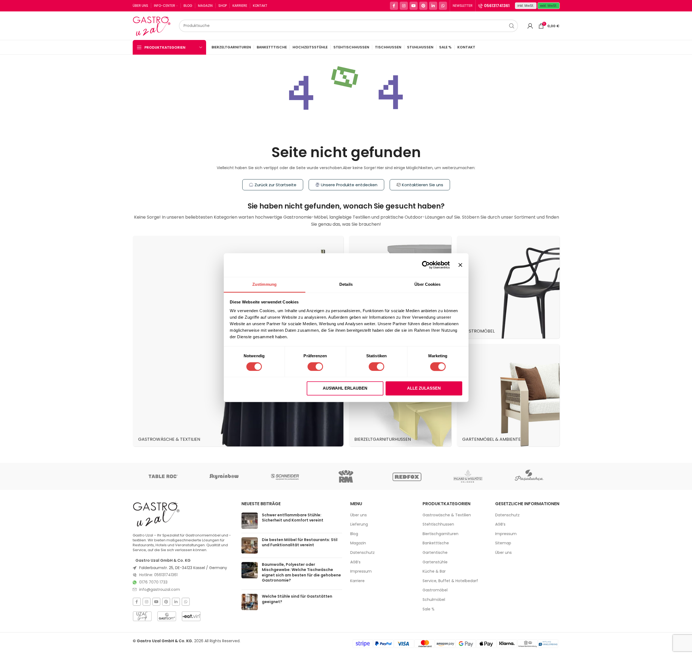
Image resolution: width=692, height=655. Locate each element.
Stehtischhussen (438, 524)
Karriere (357, 580)
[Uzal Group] (142, 616)
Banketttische (436, 543)
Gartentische (435, 552)
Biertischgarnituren (440, 533)
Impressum (361, 571)
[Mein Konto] (530, 25)
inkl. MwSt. (525, 5)
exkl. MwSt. (548, 5)
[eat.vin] (191, 616)
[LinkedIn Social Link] (433, 6)
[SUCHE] (511, 26)
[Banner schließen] (460, 265)
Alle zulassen (424, 388)
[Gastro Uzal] (156, 514)
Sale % (429, 609)
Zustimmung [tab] (264, 284)
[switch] (315, 366)
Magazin (358, 543)
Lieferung (359, 524)
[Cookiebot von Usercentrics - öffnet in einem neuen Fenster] (426, 265)
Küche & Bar (434, 571)
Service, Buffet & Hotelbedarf (450, 580)
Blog (354, 533)
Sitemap (503, 543)
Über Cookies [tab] (427, 284)
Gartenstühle (435, 562)
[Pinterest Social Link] (423, 6)
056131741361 (497, 5)
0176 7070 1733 (153, 582)
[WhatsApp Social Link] (443, 6)
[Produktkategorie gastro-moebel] (508, 287)
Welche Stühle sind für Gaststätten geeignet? (297, 599)
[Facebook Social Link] (394, 6)
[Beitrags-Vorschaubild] (249, 521)
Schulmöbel (434, 599)
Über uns (358, 515)
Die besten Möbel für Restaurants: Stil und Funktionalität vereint (299, 542)
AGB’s (355, 562)
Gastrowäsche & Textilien (447, 515)
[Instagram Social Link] (404, 6)
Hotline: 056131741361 (158, 575)
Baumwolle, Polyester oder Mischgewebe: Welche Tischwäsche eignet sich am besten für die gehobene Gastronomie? (301, 572)
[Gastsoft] (166, 616)
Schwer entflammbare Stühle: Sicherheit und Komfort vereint (292, 517)
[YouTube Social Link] (413, 6)
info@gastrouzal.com (159, 589)
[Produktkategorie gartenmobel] (508, 395)
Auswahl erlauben (345, 388)
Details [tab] (346, 284)
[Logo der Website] (153, 25)
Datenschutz (362, 552)
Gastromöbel (435, 590)
